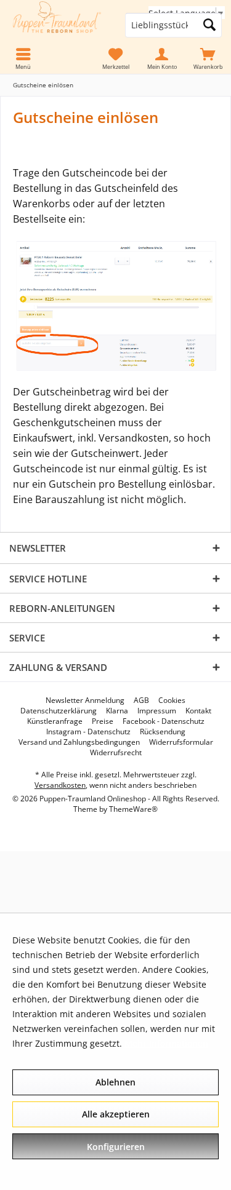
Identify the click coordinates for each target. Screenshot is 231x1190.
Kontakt (198, 711)
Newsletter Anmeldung (85, 700)
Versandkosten (60, 785)
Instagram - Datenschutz (88, 732)
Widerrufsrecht (116, 753)
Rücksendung (162, 732)
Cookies (171, 700)
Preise (102, 721)
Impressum (156, 711)
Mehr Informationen (166, 1043)
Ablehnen (115, 1082)
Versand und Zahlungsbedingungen (79, 742)
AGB (141, 700)
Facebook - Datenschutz (164, 721)
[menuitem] (208, 59)
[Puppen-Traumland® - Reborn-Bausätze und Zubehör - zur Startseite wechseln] (58, 25)
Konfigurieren (116, 1146)
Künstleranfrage (55, 721)
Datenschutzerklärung (58, 711)
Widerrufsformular (181, 742)
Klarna (117, 711)
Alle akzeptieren (116, 1114)
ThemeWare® (133, 809)
